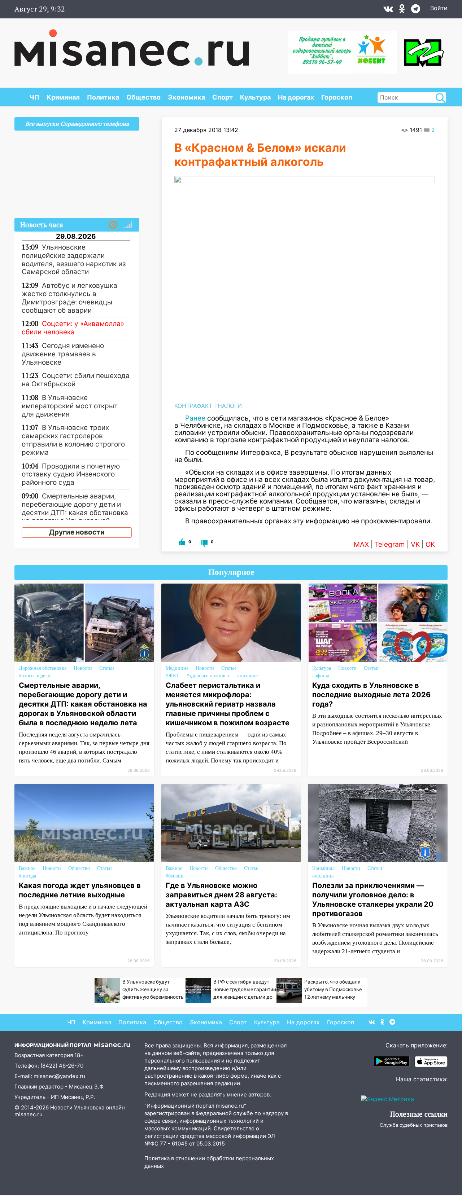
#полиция (323, 876)
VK (415, 544)
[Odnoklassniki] (402, 10)
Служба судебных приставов (414, 1125)
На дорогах (296, 97)
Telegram (390, 544)
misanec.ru (28, 1114)
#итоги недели (35, 675)
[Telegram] (415, 10)
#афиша (320, 675)
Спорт (222, 97)
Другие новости (77, 532)
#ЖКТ (172, 675)
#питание (247, 675)
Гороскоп (336, 97)
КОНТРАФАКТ (193, 405)
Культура (255, 97)
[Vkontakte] (388, 10)
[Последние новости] (113, 225)
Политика (103, 97)
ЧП (34, 97)
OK (430, 544)
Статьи (106, 668)
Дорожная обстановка (42, 668)
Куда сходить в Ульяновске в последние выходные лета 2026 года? (371, 694)
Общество (143, 97)
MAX (361, 544)
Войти (439, 8)
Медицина (177, 668)
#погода (27, 876)
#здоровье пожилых (208, 675)
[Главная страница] (131, 44)
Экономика (186, 97)
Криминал (63, 97)
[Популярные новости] (128, 225)
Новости (83, 668)
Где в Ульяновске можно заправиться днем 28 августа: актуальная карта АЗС (221, 895)
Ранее (195, 418)
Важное (27, 868)
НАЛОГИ (230, 405)
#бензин (175, 876)
